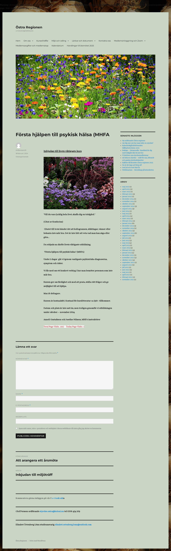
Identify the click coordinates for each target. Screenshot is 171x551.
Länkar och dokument (82, 41)
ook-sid (59, 498)
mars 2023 (126, 248)
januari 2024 (127, 223)
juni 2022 (125, 270)
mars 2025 (126, 192)
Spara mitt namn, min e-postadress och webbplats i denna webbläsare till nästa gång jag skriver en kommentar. (60, 428)
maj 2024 (125, 214)
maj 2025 (125, 187)
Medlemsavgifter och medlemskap (32, 46)
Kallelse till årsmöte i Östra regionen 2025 (137, 163)
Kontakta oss (105, 41)
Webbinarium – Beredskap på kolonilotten (138, 170)
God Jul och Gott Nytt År (131, 168)
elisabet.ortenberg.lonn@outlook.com (73, 524)
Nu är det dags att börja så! (132, 165)
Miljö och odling (59, 41)
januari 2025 (127, 197)
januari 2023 (126, 253)
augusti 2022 (127, 265)
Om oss (27, 41)
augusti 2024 (127, 209)
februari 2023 (127, 250)
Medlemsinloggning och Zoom (128, 41)
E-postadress (23, 405)
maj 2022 (125, 272)
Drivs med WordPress (38, 541)
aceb (54, 498)
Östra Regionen (29, 27)
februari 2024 (127, 221)
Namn (19, 394)
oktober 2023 (127, 231)
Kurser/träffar (42, 41)
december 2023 (128, 226)
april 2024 (126, 216)
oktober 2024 (127, 204)
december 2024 (128, 199)
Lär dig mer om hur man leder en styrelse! (137, 143)
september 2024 (128, 206)
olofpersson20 (21, 150)
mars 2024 (126, 219)
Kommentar (22, 359)
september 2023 (128, 233)
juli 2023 (125, 238)
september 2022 (128, 263)
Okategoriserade (22, 157)
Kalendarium (58, 46)
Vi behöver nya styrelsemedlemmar (135, 155)
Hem (18, 41)
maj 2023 (125, 243)
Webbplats (21, 417)
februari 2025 (127, 194)
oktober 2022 (127, 260)
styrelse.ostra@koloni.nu (52, 511)
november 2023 (128, 228)
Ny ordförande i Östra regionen (133, 141)
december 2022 (128, 255)
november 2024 (128, 201)
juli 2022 (125, 267)
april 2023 (126, 245)
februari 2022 (127, 277)
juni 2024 (125, 211)
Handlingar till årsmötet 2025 (80, 46)
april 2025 (126, 189)
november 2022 (128, 258)
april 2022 (126, 275)
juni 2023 (125, 241)
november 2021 (128, 280)
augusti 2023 (127, 236)
